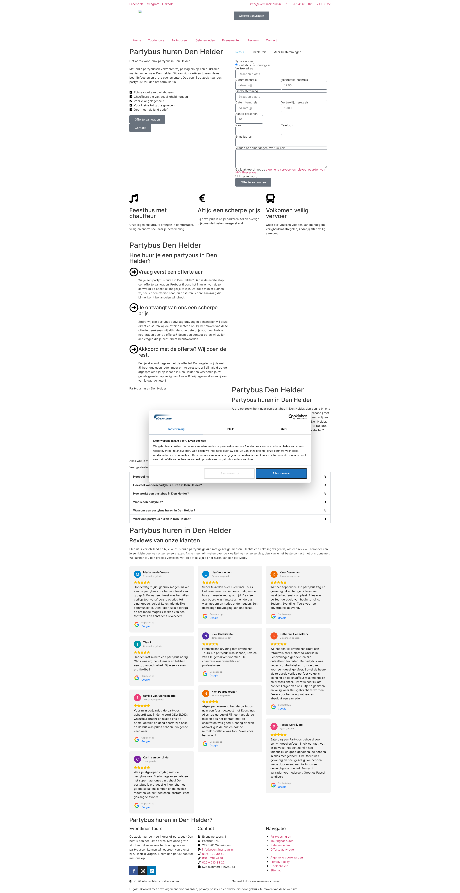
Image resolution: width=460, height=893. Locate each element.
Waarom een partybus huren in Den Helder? (164, 510)
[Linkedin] (151, 870)
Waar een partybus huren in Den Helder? (162, 519)
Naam (239, 125)
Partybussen (179, 40)
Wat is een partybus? (148, 502)
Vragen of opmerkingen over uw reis (260, 147)
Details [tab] (230, 428)
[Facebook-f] (133, 870)
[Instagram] (142, 870)
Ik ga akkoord (248, 176)
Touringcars (156, 40)
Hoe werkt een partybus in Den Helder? (161, 493)
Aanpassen (227, 473)
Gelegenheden (205, 40)
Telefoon (287, 125)
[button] (230, 485)
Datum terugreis (246, 102)
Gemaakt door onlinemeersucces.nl (256, 881)
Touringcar (263, 65)
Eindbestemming (246, 91)
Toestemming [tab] (176, 428)
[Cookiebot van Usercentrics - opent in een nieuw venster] (291, 417)
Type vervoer (244, 61)
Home (137, 40)
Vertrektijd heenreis (294, 79)
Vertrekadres (244, 68)
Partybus (245, 65)
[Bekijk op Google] (137, 574)
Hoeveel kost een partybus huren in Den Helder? (167, 485)
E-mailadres (243, 136)
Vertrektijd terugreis (295, 102)
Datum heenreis (246, 79)
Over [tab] (284, 428)
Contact (271, 40)
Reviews (253, 40)
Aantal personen (246, 113)
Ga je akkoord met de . (280, 171)
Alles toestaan (281, 473)
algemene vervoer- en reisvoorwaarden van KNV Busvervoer (280, 171)
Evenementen (231, 40)
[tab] (240, 52)
